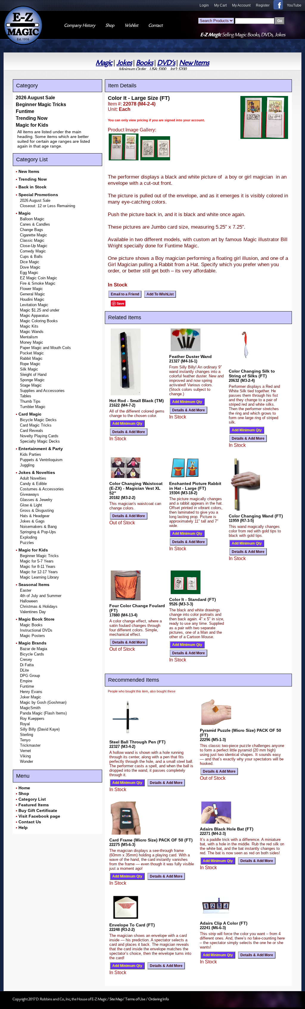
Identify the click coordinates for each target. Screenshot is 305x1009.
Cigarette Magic (33, 235)
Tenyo (25, 740)
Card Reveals (31, 430)
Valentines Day (33, 612)
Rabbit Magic (31, 358)
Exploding (28, 537)
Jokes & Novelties (36, 472)
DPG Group (30, 675)
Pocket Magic (32, 353)
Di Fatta (27, 665)
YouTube (294, 5)
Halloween (29, 601)
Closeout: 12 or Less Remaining (47, 206)
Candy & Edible (33, 483)
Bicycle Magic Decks (38, 420)
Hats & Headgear (34, 516)
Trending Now (31, 118)
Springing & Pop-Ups (38, 532)
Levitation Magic (34, 305)
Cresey (26, 659)
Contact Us (29, 821)
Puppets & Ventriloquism (41, 460)
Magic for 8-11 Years (37, 566)
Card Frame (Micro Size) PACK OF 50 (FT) (151, 840)
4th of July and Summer (40, 595)
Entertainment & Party (40, 448)
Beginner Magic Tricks (41, 104)
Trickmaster (30, 745)
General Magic (32, 294)
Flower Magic (31, 288)
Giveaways (29, 494)
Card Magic (29, 414)
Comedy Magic (33, 251)
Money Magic (31, 342)
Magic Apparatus (34, 315)
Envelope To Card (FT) (132, 925)
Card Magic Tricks (36, 425)
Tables (25, 396)
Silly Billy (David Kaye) (40, 729)
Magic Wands (31, 331)
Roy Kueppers (32, 718)
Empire (26, 681)
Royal (25, 724)
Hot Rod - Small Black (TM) (136, 400)
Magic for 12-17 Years (39, 572)
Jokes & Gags (32, 521)
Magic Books (31, 625)
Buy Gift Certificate (37, 810)
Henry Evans (31, 691)
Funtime (25, 111)
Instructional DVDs (36, 630)
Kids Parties (30, 454)
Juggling (27, 465)
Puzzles (27, 542)
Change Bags (31, 229)
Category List (32, 799)
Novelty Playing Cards (39, 436)
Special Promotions (38, 194)
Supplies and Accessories (42, 390)
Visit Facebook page (39, 816)
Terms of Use (135, 999)
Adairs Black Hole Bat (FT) (226, 829)
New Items (194, 62)
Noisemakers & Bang (38, 526)
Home (24, 787)
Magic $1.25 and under (39, 310)
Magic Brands (32, 643)
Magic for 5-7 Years (37, 561)
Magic (104, 62)
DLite (24, 670)
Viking (25, 756)
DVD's (166, 62)
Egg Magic (29, 272)
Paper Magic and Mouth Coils (45, 347)
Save (120, 303)
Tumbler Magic (33, 406)
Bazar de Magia (33, 649)
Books (144, 62)
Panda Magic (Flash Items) (43, 713)
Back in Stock (32, 187)
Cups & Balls (31, 256)
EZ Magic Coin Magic (38, 278)
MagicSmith (30, 708)
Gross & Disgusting (37, 510)
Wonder (26, 761)
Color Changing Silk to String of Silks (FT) (252, 373)
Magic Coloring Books (39, 321)
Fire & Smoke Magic (37, 283)
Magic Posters (32, 635)
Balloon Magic (32, 219)
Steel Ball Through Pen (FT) (137, 742)
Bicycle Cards (32, 654)
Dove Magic (30, 267)
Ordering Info (158, 999)
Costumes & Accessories (42, 489)
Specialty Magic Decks (40, 441)
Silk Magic (29, 369)
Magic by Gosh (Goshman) (43, 702)
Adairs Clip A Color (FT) (224, 923)
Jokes (124, 62)
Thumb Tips (30, 401)
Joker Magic (30, 697)
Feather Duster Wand (190, 356)
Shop (23, 793)
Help (23, 827)
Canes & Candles (35, 224)
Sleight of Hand (33, 374)
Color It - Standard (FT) (192, 599)
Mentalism (29, 337)
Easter (25, 590)
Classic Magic (32, 240)
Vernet (25, 750)
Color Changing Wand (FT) (256, 516)
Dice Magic (29, 262)
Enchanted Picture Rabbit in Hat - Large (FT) (195, 486)
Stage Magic (31, 385)
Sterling (26, 734)
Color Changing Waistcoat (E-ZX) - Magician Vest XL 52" (136, 488)
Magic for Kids (32, 125)
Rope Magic (30, 364)
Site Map (116, 999)
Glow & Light (31, 505)
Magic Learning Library (39, 577)
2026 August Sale (35, 97)
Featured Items (33, 804)
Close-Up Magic (33, 246)
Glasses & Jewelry (36, 499)
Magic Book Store (36, 619)
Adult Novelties (33, 478)
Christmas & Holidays (38, 606)
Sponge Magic (32, 380)
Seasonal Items (33, 584)
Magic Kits (29, 326)
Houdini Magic (32, 299)
